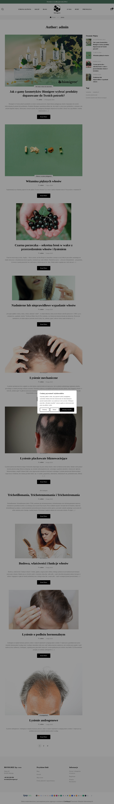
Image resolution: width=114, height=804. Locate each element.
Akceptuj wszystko (67, 409)
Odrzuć (54, 409)
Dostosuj (44, 409)
